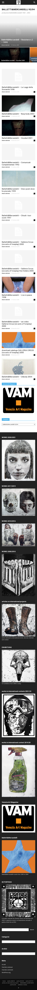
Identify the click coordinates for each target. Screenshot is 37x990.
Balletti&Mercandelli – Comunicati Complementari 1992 (16, 163)
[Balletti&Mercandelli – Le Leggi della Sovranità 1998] (18, 77)
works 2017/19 (29, 981)
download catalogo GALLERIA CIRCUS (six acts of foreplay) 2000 (18, 351)
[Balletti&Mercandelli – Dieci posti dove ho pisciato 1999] (18, 179)
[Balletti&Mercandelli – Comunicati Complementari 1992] (18, 152)
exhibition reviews (22, 984)
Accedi (4, 964)
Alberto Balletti (6, 45)
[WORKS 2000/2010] (18, 596)
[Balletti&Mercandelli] (18, 872)
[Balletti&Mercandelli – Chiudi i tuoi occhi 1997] (18, 205)
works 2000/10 (11, 981)
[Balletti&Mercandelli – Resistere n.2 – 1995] (18, 31)
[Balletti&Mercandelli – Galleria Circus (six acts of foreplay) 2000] (18, 232)
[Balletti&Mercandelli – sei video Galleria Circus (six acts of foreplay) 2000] (18, 311)
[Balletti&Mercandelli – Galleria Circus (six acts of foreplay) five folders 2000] (18, 258)
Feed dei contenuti (7, 967)
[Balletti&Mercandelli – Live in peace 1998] (18, 285)
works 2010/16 (20, 981)
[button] (34, 2)
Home (3, 7)
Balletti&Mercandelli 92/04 (27, 983)
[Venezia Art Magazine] (18, 414)
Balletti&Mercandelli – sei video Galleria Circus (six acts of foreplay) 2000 (17, 324)
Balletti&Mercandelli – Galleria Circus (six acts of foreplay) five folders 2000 (18, 270)
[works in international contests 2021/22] (18, 737)
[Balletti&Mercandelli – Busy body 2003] (18, 103)
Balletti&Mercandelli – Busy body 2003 (18, 114)
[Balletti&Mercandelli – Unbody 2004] (18, 366)
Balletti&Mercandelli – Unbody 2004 (17, 377)
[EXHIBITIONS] (18, 666)
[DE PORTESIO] (18, 900)
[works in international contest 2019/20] (18, 796)
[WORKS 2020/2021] (18, 480)
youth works (13, 984)
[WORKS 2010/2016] (18, 535)
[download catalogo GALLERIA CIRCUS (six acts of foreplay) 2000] (18, 340)
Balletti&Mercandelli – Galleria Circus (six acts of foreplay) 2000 (17, 243)
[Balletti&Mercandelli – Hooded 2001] (15, 58)
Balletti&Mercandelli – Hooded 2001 (17, 138)
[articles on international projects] (18, 620)
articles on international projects (10, 983)
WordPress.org (6, 972)
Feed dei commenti (7, 970)
